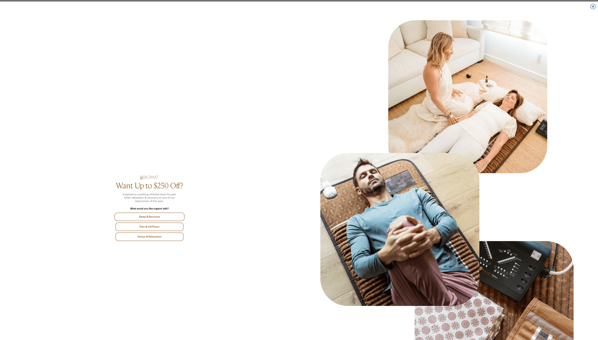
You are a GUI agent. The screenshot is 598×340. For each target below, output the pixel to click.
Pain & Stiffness (149, 226)
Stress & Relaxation (149, 236)
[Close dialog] (593, 6)
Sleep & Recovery (149, 216)
